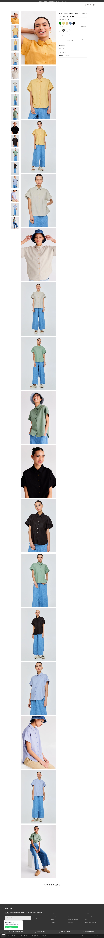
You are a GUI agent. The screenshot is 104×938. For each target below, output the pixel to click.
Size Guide (83, 26)
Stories (69, 914)
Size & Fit (61, 48)
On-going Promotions (73, 919)
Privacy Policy (85, 935)
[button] (6, 5)
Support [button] (87, 911)
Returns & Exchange (89, 916)
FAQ (86, 919)
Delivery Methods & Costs (91, 922)
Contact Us (53, 916)
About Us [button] (53, 911)
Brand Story (53, 914)
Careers (53, 922)
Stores (52, 919)
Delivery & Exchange (64, 55)
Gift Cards (70, 916)
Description (62, 45)
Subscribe (37, 918)
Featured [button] (70, 911)
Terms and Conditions (94, 935)
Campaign (70, 922)
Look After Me (62, 52)
